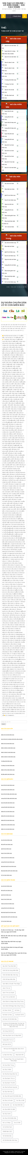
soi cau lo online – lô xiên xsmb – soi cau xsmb (14, 5)
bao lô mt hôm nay (10, 255)
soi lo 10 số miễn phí (14, 686)
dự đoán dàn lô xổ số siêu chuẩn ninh (13, 549)
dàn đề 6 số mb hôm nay (7, 816)
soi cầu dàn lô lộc (14, 586)
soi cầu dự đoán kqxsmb (10, 1087)
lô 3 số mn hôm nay (6, 875)
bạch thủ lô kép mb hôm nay (9, 794)
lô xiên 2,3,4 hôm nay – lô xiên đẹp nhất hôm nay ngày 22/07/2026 (12, 931)
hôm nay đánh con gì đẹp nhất (12, 1035)
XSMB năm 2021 (7, 1131)
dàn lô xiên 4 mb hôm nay (8, 756)
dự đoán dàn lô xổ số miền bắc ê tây (12, 536)
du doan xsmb (7, 1010)
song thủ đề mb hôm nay (8, 807)
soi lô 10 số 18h (9, 681)
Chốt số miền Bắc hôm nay (10, 975)
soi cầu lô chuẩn (8, 1100)
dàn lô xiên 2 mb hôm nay (8, 748)
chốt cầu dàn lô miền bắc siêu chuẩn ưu (12, 401)
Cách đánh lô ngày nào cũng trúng (13, 1001)
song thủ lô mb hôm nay (7, 789)
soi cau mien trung (8, 1065)
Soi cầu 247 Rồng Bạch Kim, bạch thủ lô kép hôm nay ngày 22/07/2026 (14, 954)
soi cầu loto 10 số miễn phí (14, 659)
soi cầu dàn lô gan (11, 565)
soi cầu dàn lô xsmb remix (14, 634)
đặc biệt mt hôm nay (6, 890)
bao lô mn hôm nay (10, 200)
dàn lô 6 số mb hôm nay (7, 734)
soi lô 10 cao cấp (9, 675)
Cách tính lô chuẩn (8, 992)
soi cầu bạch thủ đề (9, 1083)
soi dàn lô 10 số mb (14, 673)
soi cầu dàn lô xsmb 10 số (14, 621)
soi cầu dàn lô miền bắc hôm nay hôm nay (13, 588)
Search (3, 724)
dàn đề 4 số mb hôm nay (7, 811)
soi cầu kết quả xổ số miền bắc (12, 1096)
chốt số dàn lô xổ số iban (12, 476)
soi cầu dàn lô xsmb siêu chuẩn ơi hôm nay (13, 638)
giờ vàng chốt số (8, 1031)
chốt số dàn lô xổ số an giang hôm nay (13, 468)
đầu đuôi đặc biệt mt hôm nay (9, 916)
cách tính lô (6, 988)
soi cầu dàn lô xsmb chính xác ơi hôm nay (13, 623)
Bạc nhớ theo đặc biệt (9, 966)
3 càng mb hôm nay (10, 80)
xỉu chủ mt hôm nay (10, 242)
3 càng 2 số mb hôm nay (7, 765)
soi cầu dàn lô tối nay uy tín (13, 613)
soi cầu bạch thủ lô (8, 1078)
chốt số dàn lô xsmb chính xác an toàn (13, 488)
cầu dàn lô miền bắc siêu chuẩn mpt (12, 366)
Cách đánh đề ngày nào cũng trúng (13, 1006)
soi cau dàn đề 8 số (14, 557)
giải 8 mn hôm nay (10, 195)
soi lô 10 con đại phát (12, 677)
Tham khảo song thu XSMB (12, 698)
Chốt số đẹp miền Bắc (9, 979)
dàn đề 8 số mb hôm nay (7, 820)
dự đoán (17, 1010)
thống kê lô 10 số (15, 711)
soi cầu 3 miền (7, 1069)
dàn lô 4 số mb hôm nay (7, 829)
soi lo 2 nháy (7, 1122)
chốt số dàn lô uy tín (11, 467)
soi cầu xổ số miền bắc (9, 1118)
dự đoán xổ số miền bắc (10, 1019)
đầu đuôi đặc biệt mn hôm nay (9, 870)
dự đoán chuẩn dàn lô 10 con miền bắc (13, 304)
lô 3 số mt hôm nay (10, 282)
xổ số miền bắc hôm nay (10, 1140)
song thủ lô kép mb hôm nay (9, 798)
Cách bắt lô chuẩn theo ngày (11, 983)
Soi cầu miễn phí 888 (9, 1109)
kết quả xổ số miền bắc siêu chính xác (14, 1049)
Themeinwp (20, 1152)
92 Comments (9, 715)
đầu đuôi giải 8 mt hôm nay (8, 912)
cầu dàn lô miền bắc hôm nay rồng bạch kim (13, 355)
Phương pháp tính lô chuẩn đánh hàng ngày (14, 1059)
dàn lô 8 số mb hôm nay (7, 743)
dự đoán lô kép (7, 1014)
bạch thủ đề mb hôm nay (7, 802)
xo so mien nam (7, 1127)
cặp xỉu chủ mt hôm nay (7, 903)
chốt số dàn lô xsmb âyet (13, 484)
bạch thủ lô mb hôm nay (7, 785)
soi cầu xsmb (7, 1113)
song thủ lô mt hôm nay (7, 908)
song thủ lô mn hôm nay (7, 862)
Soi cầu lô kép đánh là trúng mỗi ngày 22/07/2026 (12, 948)
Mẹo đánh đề (19, 1054)
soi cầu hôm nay (8, 1091)
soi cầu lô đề (20, 1100)
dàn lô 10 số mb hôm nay (8, 769)
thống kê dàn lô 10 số (11, 706)
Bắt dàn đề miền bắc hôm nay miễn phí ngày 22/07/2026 (14, 936)
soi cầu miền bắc (18, 1105)
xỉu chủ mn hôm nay (6, 840)
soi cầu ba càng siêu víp (10, 1074)
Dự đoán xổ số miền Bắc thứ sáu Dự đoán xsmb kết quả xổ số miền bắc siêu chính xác (13, 1025)
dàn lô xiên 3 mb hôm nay (8, 752)
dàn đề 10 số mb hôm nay (8, 824)
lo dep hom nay (7, 1054)
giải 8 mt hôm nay (10, 252)
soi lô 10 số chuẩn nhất (12, 683)
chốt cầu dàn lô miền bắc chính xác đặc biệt (13, 389)
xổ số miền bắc (7, 1136)
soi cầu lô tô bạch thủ (12, 654)
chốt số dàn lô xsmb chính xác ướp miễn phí (13, 495)
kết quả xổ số (7, 1044)
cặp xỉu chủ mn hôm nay (7, 857)
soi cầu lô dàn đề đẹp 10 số (14, 648)
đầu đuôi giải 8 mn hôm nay (8, 866)
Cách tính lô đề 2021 (9, 997)
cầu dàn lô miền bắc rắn (14, 363)
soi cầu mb (6, 1105)
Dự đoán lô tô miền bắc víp (14, 337)
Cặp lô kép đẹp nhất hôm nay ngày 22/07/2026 (11, 942)
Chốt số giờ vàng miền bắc (10, 970)
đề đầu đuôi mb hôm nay (7, 774)
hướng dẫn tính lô (8, 1040)
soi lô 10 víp (8, 690)
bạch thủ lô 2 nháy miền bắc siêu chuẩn (11, 739)
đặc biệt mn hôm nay (7, 844)
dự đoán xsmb (19, 1014)
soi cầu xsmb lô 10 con (11, 669)
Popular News (17, 16)
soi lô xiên (17, 1122)
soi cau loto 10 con (12, 656)
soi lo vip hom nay (10, 694)
